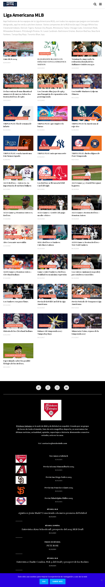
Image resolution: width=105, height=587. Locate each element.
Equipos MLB (45, 54)
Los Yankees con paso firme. (15, 301)
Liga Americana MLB (81, 86)
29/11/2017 (41, 337)
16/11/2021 (6, 189)
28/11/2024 (52, 533)
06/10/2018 (41, 278)
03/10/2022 (6, 130)
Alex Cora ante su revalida (14, 242)
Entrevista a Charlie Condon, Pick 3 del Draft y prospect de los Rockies (53, 562)
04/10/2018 (6, 305)
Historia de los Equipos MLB (85, 54)
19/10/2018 (75, 189)
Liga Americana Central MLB (16, 118)
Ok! (44, 581)
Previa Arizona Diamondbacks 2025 (58, 467)
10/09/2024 (52, 566)
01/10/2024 (52, 549)
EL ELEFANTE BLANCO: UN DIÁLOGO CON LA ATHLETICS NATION (51, 62)
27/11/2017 (75, 337)
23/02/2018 (6, 335)
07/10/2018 (6, 278)
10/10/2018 (41, 248)
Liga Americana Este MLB (49, 148)
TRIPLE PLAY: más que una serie (51, 153)
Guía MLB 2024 (10, 59)
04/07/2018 (75, 308)
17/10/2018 (6, 219)
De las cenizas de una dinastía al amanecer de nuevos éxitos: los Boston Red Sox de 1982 (17, 94)
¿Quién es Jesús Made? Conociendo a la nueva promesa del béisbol (52, 513)
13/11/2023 (41, 100)
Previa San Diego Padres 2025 (59, 477)
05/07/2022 (75, 160)
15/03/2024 (41, 68)
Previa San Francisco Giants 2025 (58, 488)
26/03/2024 (6, 62)
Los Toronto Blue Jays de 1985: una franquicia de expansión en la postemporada (52, 94)
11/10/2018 (6, 246)
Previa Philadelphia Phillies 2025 (59, 498)
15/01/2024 (6, 100)
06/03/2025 (52, 517)
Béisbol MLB (10, 54)
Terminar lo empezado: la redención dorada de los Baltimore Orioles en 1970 (83, 62)
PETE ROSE (53, 545)
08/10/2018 (75, 248)
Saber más (57, 581)
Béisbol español (52, 526)
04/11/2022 (75, 98)
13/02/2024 (75, 68)
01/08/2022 (75, 130)
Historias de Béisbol (14, 326)
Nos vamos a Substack (58, 456)
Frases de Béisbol (52, 542)
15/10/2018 (41, 219)
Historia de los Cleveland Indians (18, 331)
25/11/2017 (6, 367)
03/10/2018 (41, 308)
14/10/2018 (75, 219)
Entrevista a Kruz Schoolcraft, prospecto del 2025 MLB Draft (52, 529)
